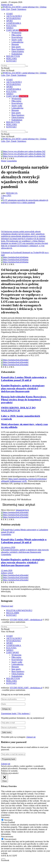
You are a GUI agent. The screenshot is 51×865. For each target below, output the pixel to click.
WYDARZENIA (13, 18)
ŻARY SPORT (17, 30)
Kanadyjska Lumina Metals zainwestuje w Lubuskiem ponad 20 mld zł (24, 379)
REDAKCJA (12, 193)
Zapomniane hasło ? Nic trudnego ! (15, 713)
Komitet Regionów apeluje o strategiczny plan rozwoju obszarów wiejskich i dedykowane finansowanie (23, 388)
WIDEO (9, 28)
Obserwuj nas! (7, 606)
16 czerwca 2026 (8, 547)
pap (19, 510)
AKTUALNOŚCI (14, 16)
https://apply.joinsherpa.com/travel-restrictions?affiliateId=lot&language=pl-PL (24, 480)
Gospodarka (12, 161)
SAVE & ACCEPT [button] (9, 856)
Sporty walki (17, 40)
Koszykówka (17, 37)
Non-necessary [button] (7, 836)
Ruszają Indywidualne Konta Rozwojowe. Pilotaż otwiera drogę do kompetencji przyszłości (23, 399)
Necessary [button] (5, 817)
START (9, 14)
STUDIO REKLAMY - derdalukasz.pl (26, 619)
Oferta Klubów (18, 51)
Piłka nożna (16, 35)
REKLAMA (11, 58)
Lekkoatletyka (17, 42)
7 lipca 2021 (6, 195)
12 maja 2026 (6, 570)
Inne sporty (16, 47)
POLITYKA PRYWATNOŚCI (19, 610)
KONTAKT (11, 61)
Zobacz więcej (7, 573)
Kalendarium (17, 54)
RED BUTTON (13, 56)
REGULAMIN (12, 613)
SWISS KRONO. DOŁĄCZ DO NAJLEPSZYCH (18, 409)
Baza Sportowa (18, 49)
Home (3, 161)
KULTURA (11, 25)
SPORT (9, 21)
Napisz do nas (7, 4)
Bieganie (15, 44)
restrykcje (25, 510)
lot (17, 510)
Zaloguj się (31, 737)
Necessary (8, 820)
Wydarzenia (16, 32)
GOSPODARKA (13, 23)
